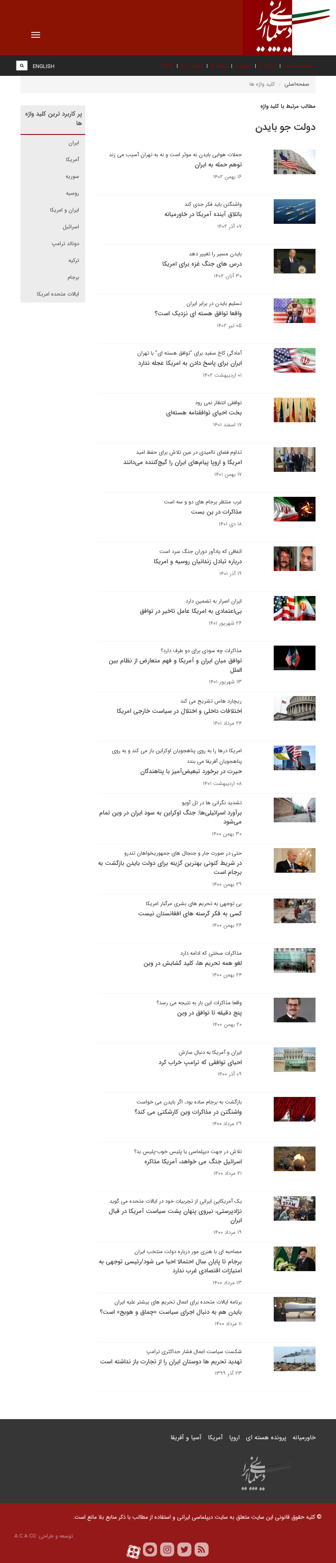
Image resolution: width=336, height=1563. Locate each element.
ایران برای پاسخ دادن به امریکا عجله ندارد (190, 363)
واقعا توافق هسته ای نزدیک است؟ (198, 314)
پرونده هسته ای (266, 1437)
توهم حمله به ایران (218, 165)
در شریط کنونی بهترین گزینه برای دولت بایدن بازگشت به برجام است (170, 868)
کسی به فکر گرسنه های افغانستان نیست (190, 914)
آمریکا (72, 159)
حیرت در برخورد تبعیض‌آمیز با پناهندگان (191, 771)
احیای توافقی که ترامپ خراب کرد (200, 1062)
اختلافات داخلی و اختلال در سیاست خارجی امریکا (179, 711)
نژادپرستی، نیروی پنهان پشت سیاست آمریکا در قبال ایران (175, 1216)
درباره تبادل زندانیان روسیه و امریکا (198, 562)
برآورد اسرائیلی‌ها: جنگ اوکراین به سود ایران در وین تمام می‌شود (170, 817)
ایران (73, 143)
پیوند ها (218, 65)
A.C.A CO (25, 1536)
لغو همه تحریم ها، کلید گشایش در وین (192, 963)
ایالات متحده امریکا (58, 294)
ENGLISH (43, 66)
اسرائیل (71, 227)
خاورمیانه (304, 1437)
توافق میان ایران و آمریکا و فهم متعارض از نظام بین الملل (175, 665)
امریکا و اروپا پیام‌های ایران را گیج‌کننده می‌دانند (182, 462)
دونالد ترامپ (65, 243)
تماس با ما (191, 65)
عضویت (242, 65)
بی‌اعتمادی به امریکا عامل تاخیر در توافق (191, 611)
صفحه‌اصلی (296, 84)
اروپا (234, 1437)
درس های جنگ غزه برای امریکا (202, 264)
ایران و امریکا (64, 210)
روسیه (72, 193)
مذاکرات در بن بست (216, 512)
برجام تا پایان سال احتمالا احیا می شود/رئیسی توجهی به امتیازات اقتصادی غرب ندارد (170, 1266)
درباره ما (267, 65)
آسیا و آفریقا (186, 1437)
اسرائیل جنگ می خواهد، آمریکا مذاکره (193, 1162)
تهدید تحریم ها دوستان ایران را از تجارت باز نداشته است (171, 1362)
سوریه (72, 176)
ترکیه (73, 260)
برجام (73, 277)
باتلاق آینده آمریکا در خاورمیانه (203, 214)
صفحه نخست (298, 65)
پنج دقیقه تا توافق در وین (209, 1013)
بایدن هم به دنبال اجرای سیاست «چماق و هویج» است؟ (171, 1312)
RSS (167, 65)
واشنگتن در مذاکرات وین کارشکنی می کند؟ (188, 1112)
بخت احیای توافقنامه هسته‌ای (204, 413)
